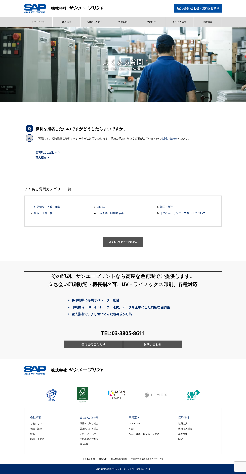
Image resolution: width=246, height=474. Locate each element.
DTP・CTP (134, 423)
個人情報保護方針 (119, 458)
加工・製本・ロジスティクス (144, 433)
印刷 (131, 428)
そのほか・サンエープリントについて (183, 213)
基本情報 (183, 433)
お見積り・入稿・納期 (47, 207)
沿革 (32, 433)
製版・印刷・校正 (44, 213)
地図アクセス (37, 438)
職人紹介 (41, 157)
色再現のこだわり (46, 152)
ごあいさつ (36, 423)
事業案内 (123, 21)
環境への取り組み (89, 423)
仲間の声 (151, 21)
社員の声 (183, 423)
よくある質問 (179, 21)
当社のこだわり (95, 21)
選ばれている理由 (89, 428)
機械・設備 (36, 428)
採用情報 (207, 21)
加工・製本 (166, 207)
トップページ (38, 21)
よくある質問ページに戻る (123, 241)
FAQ (180, 438)
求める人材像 (185, 428)
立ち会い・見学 (88, 433)
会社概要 (66, 21)
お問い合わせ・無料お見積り (200, 8)
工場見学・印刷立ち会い (111, 213)
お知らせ (103, 458)
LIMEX (101, 207)
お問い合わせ (169, 138)
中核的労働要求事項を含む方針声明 (147, 458)
